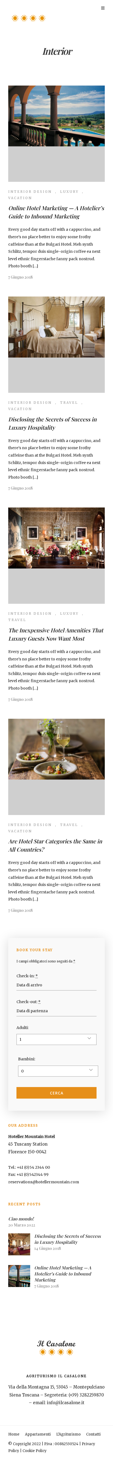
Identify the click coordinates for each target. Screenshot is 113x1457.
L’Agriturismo (68, 1434)
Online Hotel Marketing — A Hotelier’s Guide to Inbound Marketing (62, 1274)
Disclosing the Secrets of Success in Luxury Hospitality (67, 1239)
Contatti (93, 1434)
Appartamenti (38, 1434)
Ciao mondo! (20, 1219)
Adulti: (22, 1027)
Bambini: (26, 1059)
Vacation (20, 198)
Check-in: (27, 975)
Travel (69, 402)
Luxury (69, 192)
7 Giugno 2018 (20, 277)
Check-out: (28, 1001)
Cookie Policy (34, 1450)
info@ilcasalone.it (65, 1402)
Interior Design (30, 192)
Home (13, 1434)
